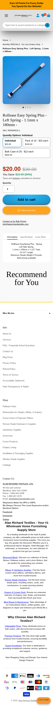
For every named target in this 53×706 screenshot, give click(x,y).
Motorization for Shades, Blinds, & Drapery (22, 412)
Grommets (8, 436)
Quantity (7, 183)
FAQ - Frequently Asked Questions (19, 345)
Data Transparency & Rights (16, 386)
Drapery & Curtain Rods (15, 592)
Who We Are (8, 313)
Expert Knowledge (13, 645)
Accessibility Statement (13, 380)
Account (38, 15)
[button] (26, 210)
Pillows (8, 570)
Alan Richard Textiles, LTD (30, 700)
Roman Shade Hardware (16, 580)
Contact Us (8, 351)
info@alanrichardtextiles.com (22, 499)
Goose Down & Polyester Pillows (18, 418)
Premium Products (13, 636)
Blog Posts (8, 357)
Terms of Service (10, 375)
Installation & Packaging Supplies (18, 453)
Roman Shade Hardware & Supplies (19, 424)
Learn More (40, 237)
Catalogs (7, 465)
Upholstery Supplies (12, 430)
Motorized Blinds (10, 557)
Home (5, 40)
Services (7, 339)
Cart (48, 15)
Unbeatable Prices (13, 626)
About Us (7, 333)
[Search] (47, 25)
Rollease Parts (9, 406)
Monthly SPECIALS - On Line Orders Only (21, 44)
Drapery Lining (9, 447)
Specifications (26, 237)
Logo (23, 15)
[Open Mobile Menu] (6, 15)
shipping (16, 178)
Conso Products (10, 441)
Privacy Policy (9, 363)
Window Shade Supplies (14, 459)
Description (12, 237)
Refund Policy (9, 369)
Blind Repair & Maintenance (16, 602)
